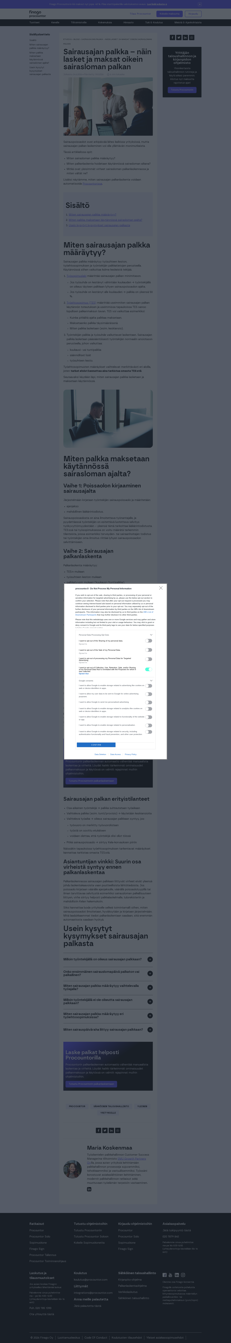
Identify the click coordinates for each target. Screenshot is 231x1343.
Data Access (115, 754)
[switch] (148, 641)
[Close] (161, 588)
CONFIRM (96, 745)
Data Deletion (100, 754)
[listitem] (115, 634)
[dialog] (115, 671)
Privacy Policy (130, 754)
